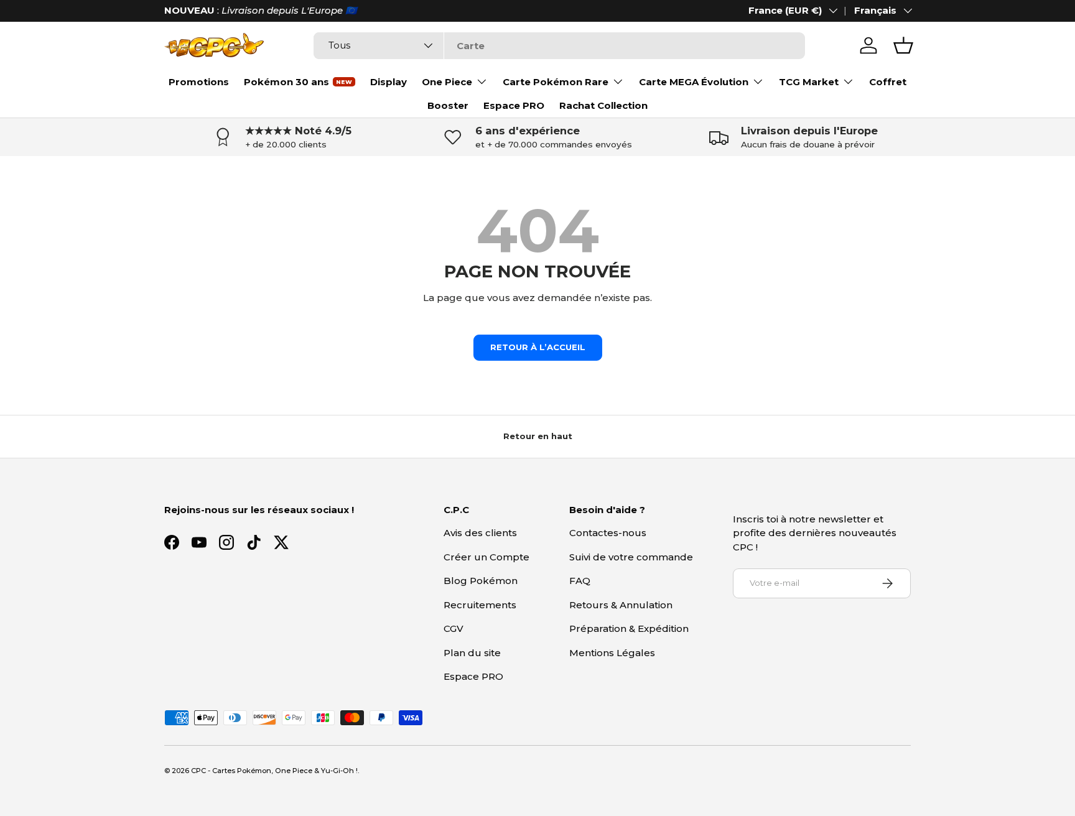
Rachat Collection (603, 105)
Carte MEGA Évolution (693, 82)
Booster (447, 105)
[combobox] (559, 45)
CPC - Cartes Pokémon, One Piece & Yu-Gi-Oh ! (274, 770)
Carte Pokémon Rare (555, 82)
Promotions (199, 82)
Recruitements (480, 605)
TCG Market (809, 82)
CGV (453, 628)
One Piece (447, 82)
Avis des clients (480, 533)
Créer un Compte (486, 557)
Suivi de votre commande (631, 557)
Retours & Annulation (620, 605)
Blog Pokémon (481, 580)
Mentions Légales (612, 653)
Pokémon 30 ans (286, 82)
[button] (903, 45)
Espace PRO (513, 105)
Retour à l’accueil (537, 347)
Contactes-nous (607, 533)
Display (388, 82)
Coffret (887, 82)
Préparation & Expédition (629, 628)
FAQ (579, 580)
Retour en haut (537, 436)
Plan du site (472, 653)
